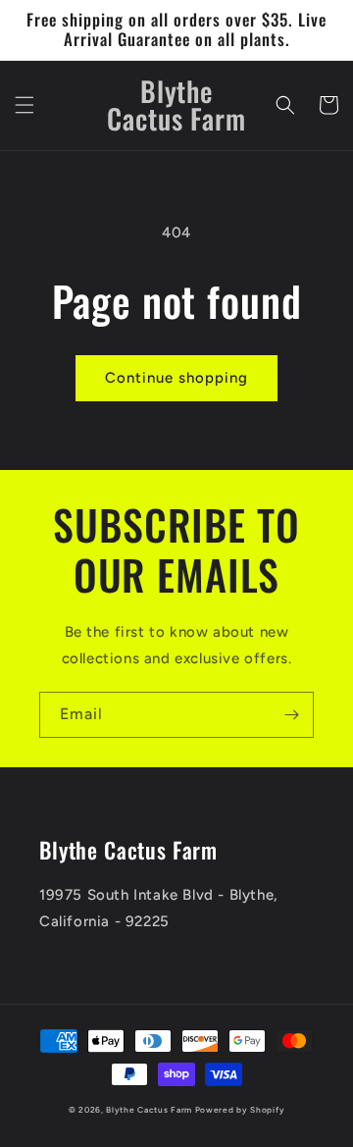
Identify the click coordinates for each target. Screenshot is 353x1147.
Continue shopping (176, 378)
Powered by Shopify (240, 1110)
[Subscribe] (291, 715)
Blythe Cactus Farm (149, 1110)
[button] (24, 105)
